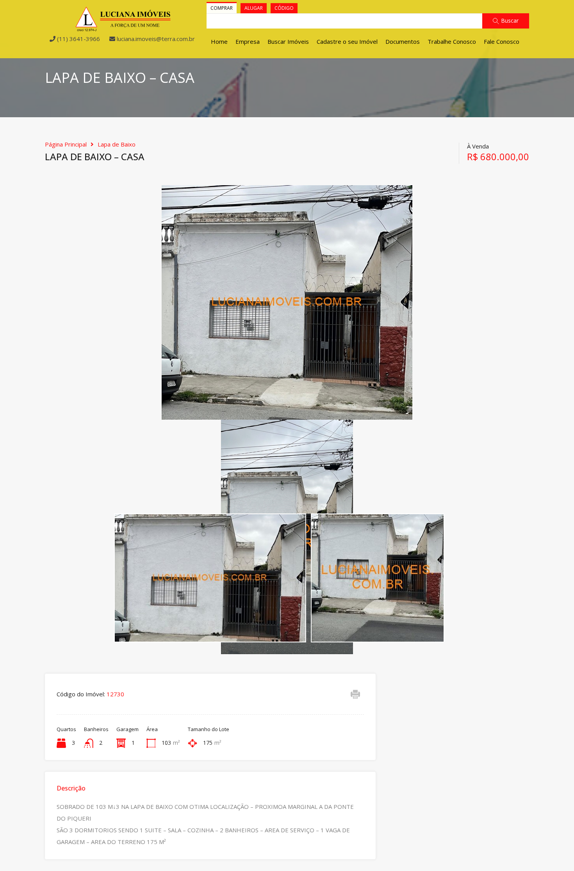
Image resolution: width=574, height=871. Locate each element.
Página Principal (66, 144)
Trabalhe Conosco (452, 41)
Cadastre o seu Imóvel (347, 41)
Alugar (253, 8)
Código (284, 8)
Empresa (247, 41)
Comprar (221, 8)
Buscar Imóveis (288, 41)
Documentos (402, 41)
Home (219, 41)
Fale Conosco (501, 41)
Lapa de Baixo (116, 144)
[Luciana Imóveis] (123, 28)
